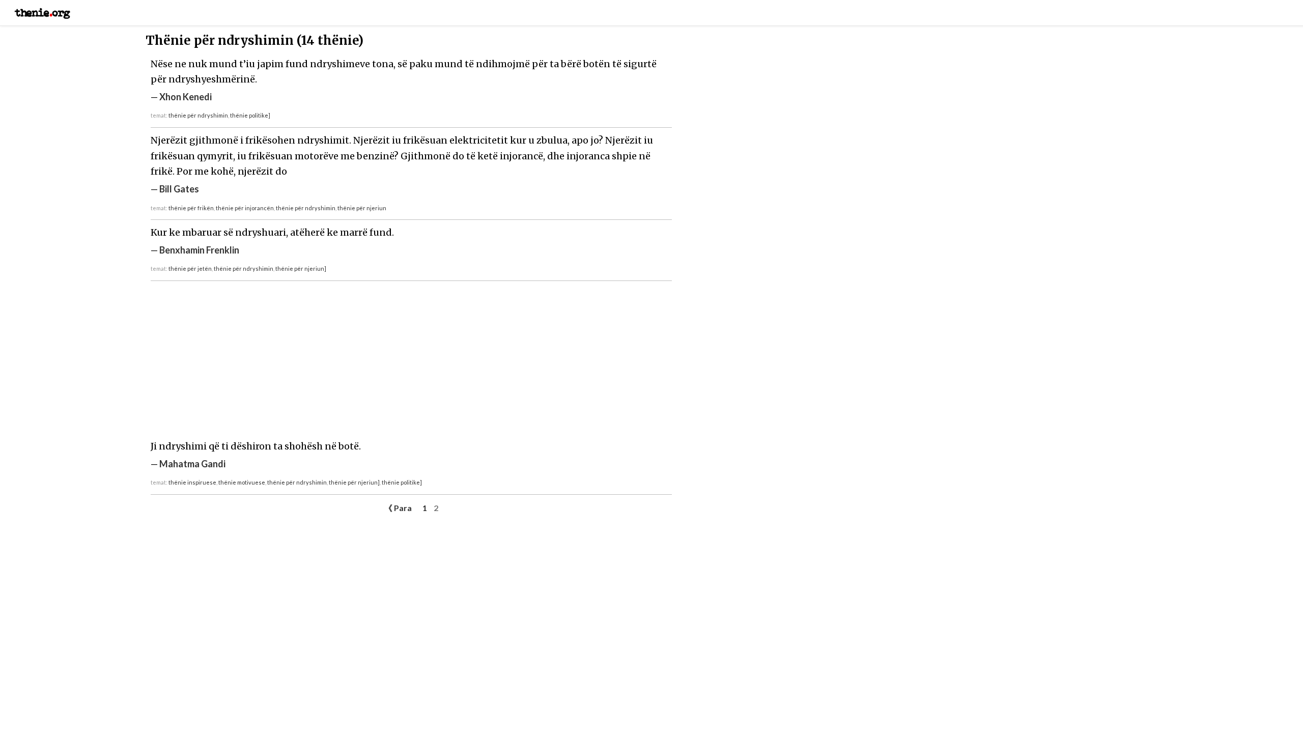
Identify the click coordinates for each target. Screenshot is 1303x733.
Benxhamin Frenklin (199, 250)
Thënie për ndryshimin (198, 115)
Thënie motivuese (241, 482)
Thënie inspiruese (192, 482)
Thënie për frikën (191, 208)
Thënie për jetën (190, 268)
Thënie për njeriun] (300, 268)
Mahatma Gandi (192, 463)
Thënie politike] (250, 115)
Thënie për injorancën (245, 208)
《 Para (398, 508)
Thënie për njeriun (361, 208)
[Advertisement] (411, 362)
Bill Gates (179, 188)
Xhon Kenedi (185, 96)
